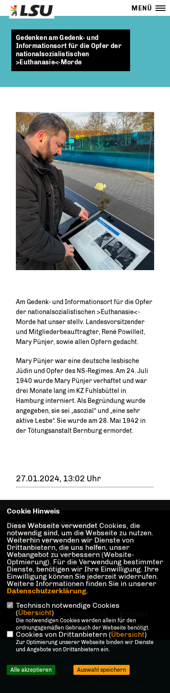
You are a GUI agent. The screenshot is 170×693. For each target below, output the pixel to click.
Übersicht (35, 612)
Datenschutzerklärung (46, 590)
